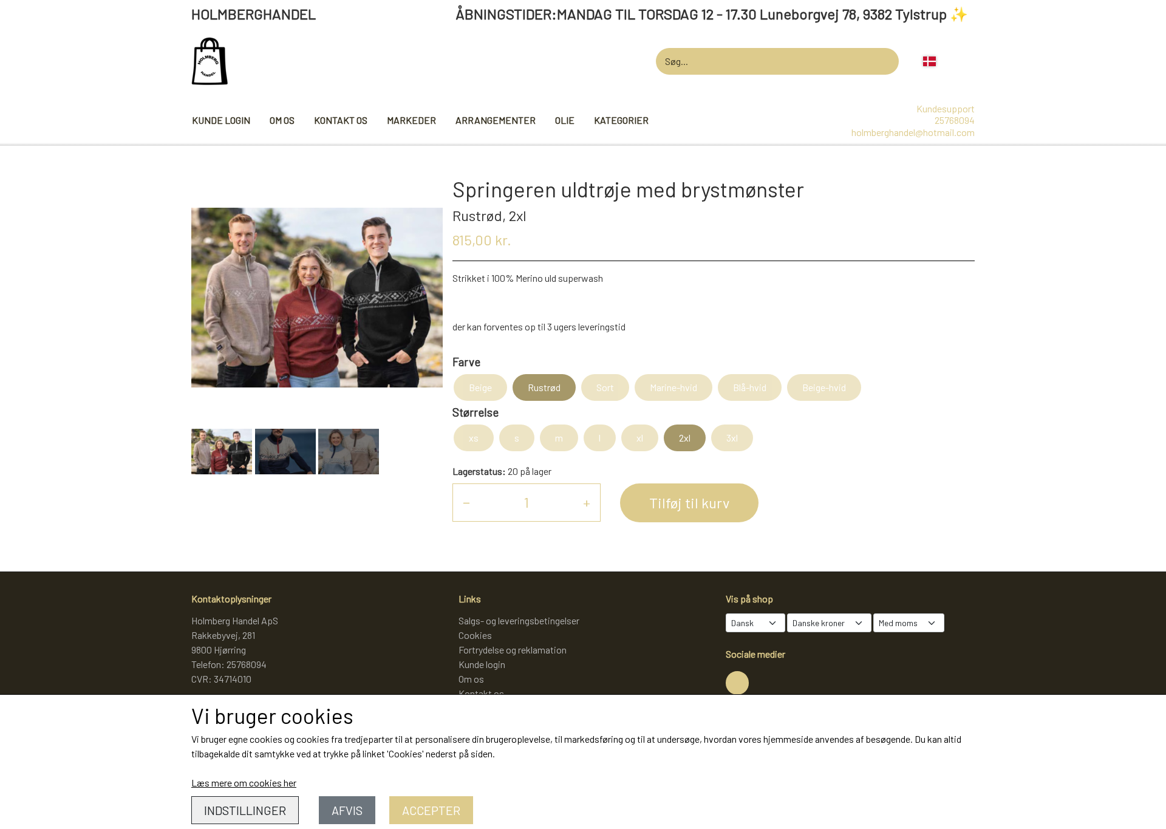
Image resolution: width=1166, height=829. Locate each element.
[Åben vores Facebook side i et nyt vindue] (737, 682)
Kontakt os (340, 120)
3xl (732, 437)
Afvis (347, 810)
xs (474, 437)
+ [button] (586, 502)
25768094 (955, 120)
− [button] (466, 502)
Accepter (431, 810)
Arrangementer (495, 120)
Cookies (475, 635)
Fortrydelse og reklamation (513, 649)
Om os (282, 120)
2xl (684, 437)
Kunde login (221, 120)
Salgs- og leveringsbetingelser (519, 620)
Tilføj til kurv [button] (689, 502)
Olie (564, 120)
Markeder (411, 120)
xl (639, 437)
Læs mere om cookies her (243, 782)
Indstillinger (245, 810)
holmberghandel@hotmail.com (913, 132)
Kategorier (621, 120)
